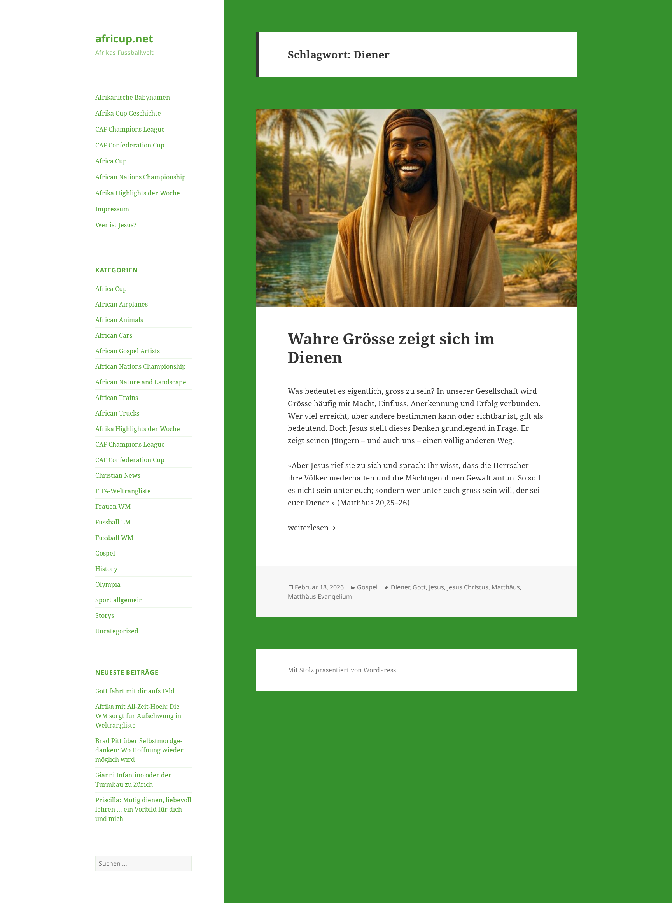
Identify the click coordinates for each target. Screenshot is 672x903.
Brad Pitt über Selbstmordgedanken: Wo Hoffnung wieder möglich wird (139, 750)
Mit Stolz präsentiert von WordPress (342, 670)
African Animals (119, 320)
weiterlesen (313, 528)
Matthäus (506, 587)
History (106, 569)
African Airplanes (121, 304)
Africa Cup (111, 161)
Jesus (436, 587)
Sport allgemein (119, 600)
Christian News (117, 475)
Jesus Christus (467, 587)
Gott (419, 587)
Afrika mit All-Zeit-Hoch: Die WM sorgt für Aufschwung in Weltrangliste (138, 715)
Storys (104, 615)
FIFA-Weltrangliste (123, 491)
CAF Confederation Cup (129, 145)
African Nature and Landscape (140, 382)
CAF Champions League (130, 129)
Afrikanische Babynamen (132, 97)
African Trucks (117, 413)
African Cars (113, 335)
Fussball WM (114, 537)
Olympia (108, 584)
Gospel (105, 553)
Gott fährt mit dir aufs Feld (135, 691)
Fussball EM (113, 522)
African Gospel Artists (127, 351)
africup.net (124, 38)
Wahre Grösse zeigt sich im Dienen (391, 347)
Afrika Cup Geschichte (128, 113)
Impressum (112, 209)
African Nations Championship (140, 177)
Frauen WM (113, 506)
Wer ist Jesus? (115, 225)
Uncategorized (116, 631)
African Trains (116, 397)
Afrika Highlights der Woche (137, 193)
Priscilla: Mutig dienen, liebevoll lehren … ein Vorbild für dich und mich (143, 809)
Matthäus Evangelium (320, 596)
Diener (400, 587)
